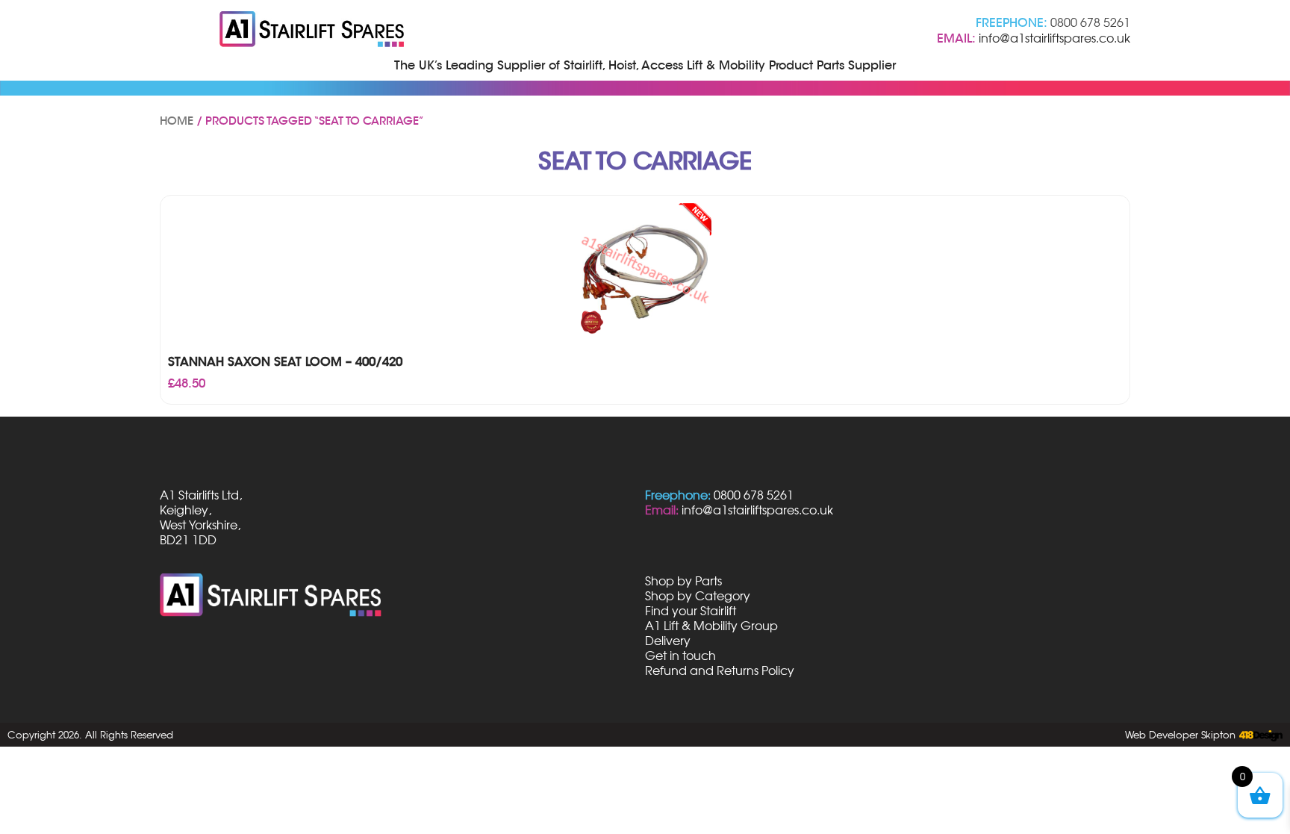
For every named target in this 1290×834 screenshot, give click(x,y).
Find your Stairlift (690, 610)
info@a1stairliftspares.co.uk (1054, 38)
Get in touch (680, 655)
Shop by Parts (683, 580)
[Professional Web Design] (1259, 736)
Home (176, 121)
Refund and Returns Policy (719, 670)
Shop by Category (697, 595)
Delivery (668, 640)
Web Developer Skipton (1180, 735)
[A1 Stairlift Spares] (312, 30)
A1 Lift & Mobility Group (711, 625)
